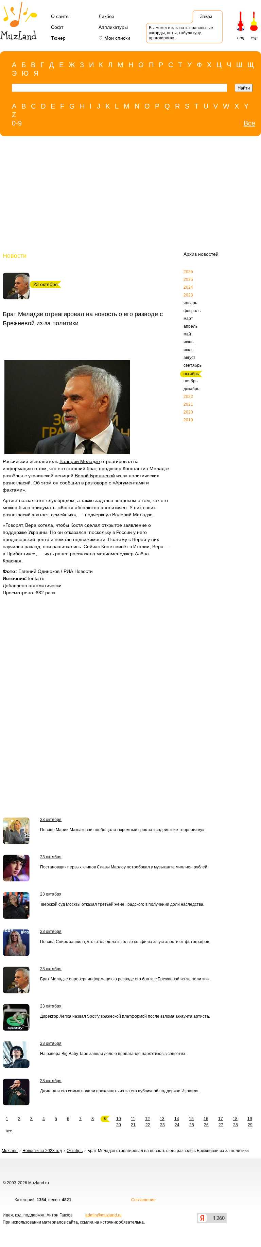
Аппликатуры (113, 27)
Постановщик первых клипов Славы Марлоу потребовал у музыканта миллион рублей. (124, 867)
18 (235, 1118)
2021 (188, 404)
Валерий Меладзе (79, 461)
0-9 (17, 123)
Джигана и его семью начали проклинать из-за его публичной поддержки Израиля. (119, 1091)
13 (162, 1118)
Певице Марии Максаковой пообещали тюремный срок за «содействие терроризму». (123, 829)
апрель (190, 326)
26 (206, 1125)
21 (133, 1125)
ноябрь (190, 381)
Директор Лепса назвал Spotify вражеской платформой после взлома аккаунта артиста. (125, 1016)
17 (220, 1118)
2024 (188, 287)
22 (147, 1125)
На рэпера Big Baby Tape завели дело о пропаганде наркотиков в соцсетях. (113, 1053)
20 (118, 1125)
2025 (188, 279)
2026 (188, 271)
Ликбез (106, 16)
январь (190, 303)
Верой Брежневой (95, 475)
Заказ (206, 16)
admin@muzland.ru (103, 1215)
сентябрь (193, 365)
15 (191, 1118)
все (9, 1131)
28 (235, 1125)
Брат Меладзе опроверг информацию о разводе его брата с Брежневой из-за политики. (125, 979)
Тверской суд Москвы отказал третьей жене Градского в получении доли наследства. (122, 904)
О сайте (60, 16)
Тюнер (58, 38)
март (188, 318)
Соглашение (143, 1199)
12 (147, 1118)
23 (162, 1125)
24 (177, 1125)
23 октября (51, 819)
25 (191, 1125)
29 (250, 1125)
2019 (188, 420)
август (189, 357)
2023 (188, 295)
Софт (57, 27)
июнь (188, 342)
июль (188, 349)
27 (221, 1125)
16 (206, 1118)
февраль (192, 310)
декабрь (191, 388)
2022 (188, 396)
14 (176, 1118)
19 (249, 1118)
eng (240, 38)
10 (118, 1118)
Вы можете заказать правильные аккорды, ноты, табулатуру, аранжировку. (181, 32)
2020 (188, 412)
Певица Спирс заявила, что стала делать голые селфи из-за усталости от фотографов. (125, 941)
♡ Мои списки (114, 38)
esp (254, 38)
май (187, 334)
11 (133, 1118)
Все (249, 123)
